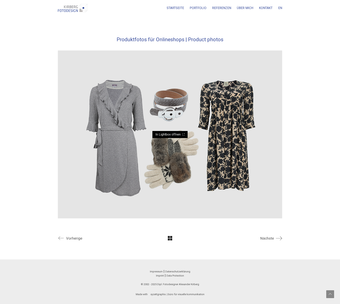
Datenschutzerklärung (177, 271)
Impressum (156, 271)
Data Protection (175, 275)
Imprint (160, 275)
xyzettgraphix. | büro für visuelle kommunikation (177, 294)
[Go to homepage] (72, 8)
